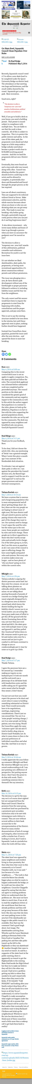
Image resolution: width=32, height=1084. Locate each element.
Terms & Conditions (23, 1067)
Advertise (10, 1067)
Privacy (15, 1067)
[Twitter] (6, 354)
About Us (4, 1067)
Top (3, 1071)
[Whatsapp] (9, 354)
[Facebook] (3, 354)
